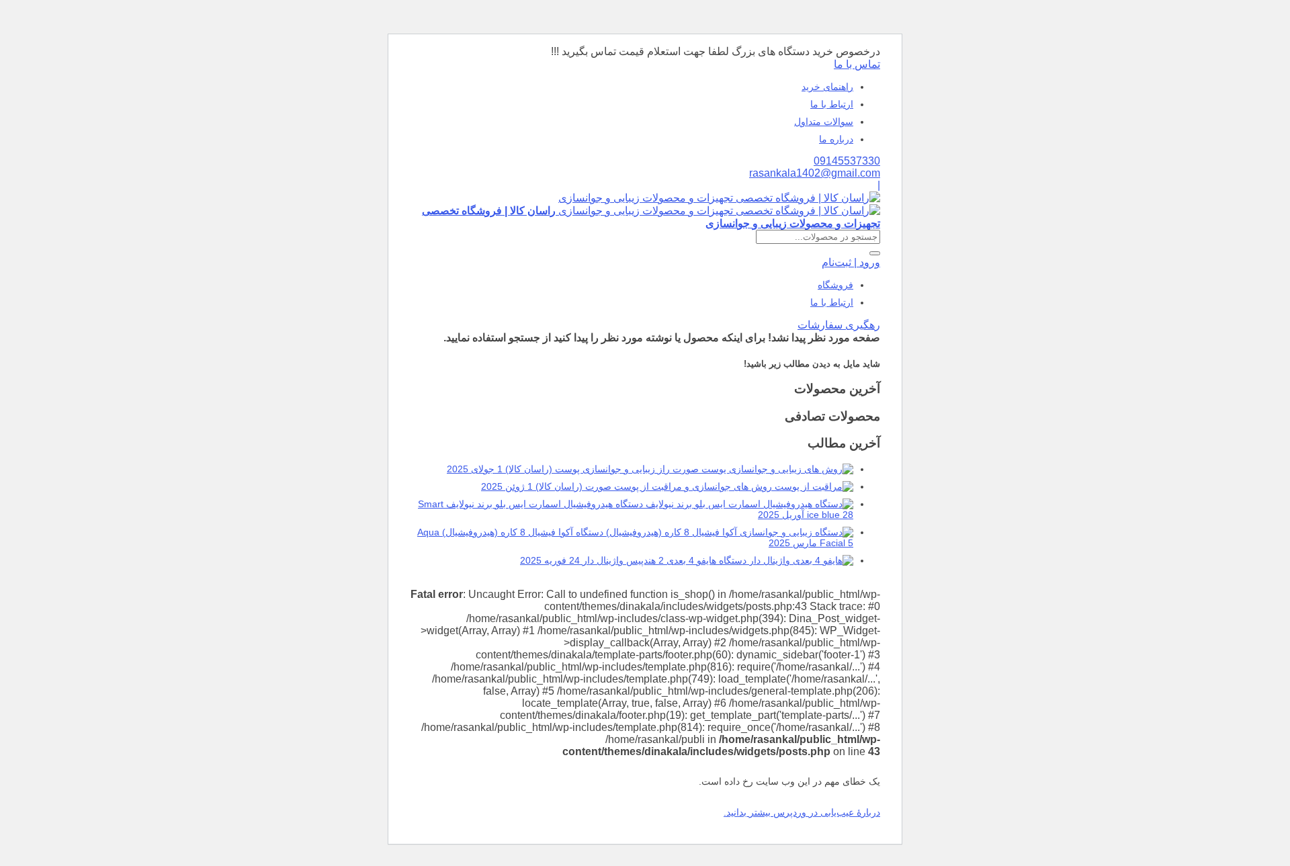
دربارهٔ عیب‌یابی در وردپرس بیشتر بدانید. (802, 812)
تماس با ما (857, 64)
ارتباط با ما (831, 104)
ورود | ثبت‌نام (851, 262)
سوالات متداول (823, 121)
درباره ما (836, 139)
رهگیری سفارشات (839, 325)
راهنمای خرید (827, 86)
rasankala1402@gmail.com (814, 173)
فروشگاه (835, 284)
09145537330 (847, 161)
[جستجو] (874, 253)
